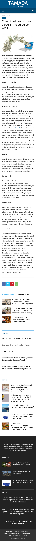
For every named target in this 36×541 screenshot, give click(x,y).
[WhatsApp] (16, 284)
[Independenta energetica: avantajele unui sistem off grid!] (5, 408)
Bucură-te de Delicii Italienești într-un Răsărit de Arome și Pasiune (22, 319)
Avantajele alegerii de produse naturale (16, 338)
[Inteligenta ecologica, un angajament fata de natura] (6, 464)
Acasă (3, 15)
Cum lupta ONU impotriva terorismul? (16, 345)
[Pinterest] (12, 284)
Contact (25, 535)
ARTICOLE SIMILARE (8, 294)
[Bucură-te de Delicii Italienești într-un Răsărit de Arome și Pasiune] (6, 319)
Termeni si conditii (25, 533)
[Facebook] (4, 284)
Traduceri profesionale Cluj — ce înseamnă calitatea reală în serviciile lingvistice (22, 302)
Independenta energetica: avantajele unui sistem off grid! (22, 406)
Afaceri (8, 15)
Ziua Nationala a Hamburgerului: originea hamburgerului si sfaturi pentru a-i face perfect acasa (22, 427)
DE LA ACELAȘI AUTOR (22, 294)
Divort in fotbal (7, 351)
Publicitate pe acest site (15, 535)
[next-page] (6, 326)
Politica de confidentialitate (11, 533)
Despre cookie (24, 531)
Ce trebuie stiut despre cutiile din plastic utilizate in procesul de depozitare (22, 416)
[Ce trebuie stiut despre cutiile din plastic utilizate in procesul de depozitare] (5, 417)
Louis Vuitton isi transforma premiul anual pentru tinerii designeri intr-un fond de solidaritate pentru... (21, 398)
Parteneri (16, 531)
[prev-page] (3, 326)
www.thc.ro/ (15, 128)
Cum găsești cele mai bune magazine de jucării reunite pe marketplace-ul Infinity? (22, 310)
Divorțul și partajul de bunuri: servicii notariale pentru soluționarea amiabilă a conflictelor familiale (21, 388)
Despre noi (9, 531)
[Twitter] (8, 284)
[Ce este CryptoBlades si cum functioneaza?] (6, 473)
